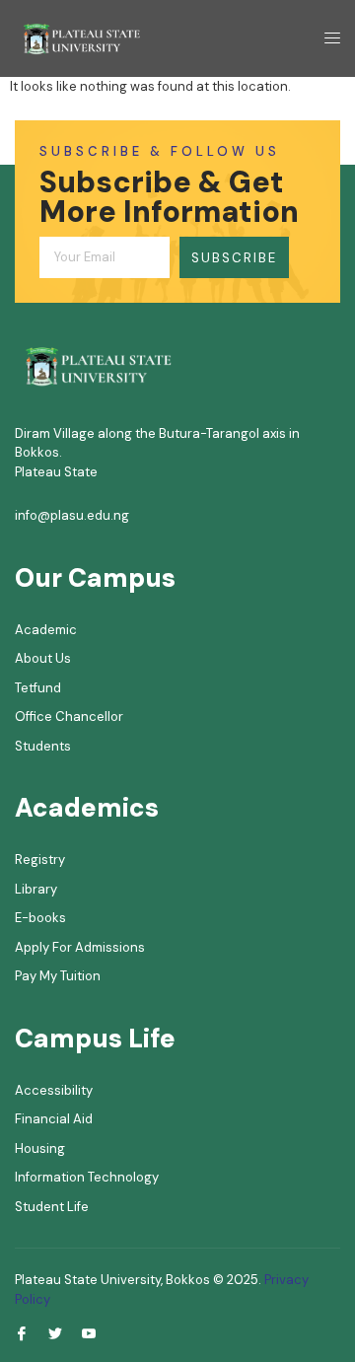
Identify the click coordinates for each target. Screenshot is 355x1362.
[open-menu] (326, 39)
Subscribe (234, 258)
